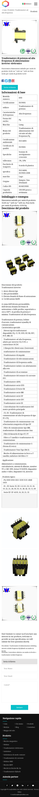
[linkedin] (22, 785)
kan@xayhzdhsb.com (21, 794)
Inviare (19, 707)
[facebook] (7, 785)
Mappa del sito (9, 730)
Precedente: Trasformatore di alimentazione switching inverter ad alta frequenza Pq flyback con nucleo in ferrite (19, 647)
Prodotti (11, 10)
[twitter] (12, 785)
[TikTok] (27, 785)
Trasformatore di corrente (14, 758)
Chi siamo (19, 724)
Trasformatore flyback (12, 772)
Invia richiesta (10, 87)
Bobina (6, 745)
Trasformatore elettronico (13, 748)
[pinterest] (17, 785)
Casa (4, 10)
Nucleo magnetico (10, 741)
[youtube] (33, 785)
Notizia (6, 727)
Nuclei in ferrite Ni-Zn (12, 768)
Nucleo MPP (8, 765)
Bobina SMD (8, 761)
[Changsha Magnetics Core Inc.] (8, 4)
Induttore (7, 751)
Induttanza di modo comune (14, 755)
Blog (17, 727)
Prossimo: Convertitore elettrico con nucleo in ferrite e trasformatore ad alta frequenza (19, 653)
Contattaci (31, 727)
